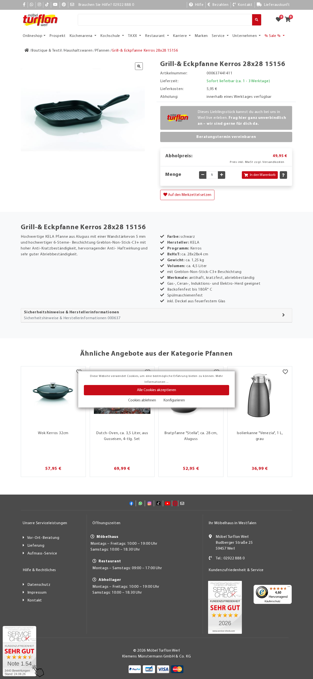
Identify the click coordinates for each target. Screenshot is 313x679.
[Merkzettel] (285, 372)
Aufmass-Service (42, 553)
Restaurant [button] (155, 36)
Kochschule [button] (110, 36)
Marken (201, 36)
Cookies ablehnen (142, 400)
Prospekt (57, 36)
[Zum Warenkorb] (289, 20)
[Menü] (289, 588)
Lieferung (36, 546)
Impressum (37, 593)
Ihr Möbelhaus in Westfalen (233, 523)
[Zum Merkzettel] (280, 20)
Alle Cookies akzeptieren (156, 390)
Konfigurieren (174, 400)
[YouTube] (55, 5)
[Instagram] (39, 5)
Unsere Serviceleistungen (45, 523)
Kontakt (34, 600)
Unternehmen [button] (245, 36)
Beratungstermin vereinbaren (226, 137)
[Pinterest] (64, 5)
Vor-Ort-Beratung (43, 538)
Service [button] (218, 36)
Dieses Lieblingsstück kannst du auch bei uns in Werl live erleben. (242, 118)
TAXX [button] (133, 36)
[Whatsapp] (31, 5)
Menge (173, 174)
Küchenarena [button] (81, 36)
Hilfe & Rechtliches (39, 570)
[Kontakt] (210, 558)
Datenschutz (39, 585)
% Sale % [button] (273, 36)
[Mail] (72, 5)
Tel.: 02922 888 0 (230, 558)
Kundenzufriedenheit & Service (236, 570)
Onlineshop (33, 36)
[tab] (156, 315)
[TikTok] (47, 5)
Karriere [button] (180, 36)
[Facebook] (24, 5)
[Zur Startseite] (26, 51)
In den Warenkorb (263, 175)
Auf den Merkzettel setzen (189, 195)
